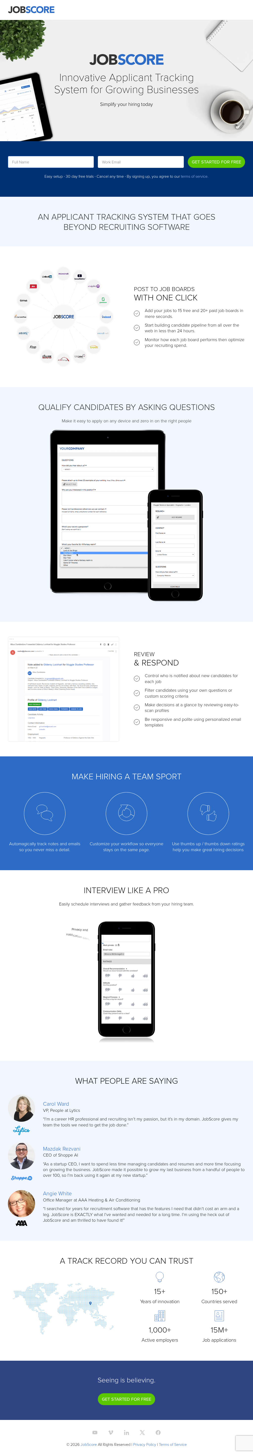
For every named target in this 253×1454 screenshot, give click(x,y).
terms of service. (195, 176)
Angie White (57, 1193)
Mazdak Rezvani (62, 1148)
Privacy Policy (144, 1444)
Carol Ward (56, 1103)
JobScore (89, 1444)
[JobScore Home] (31, 10)
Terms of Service (173, 1444)
